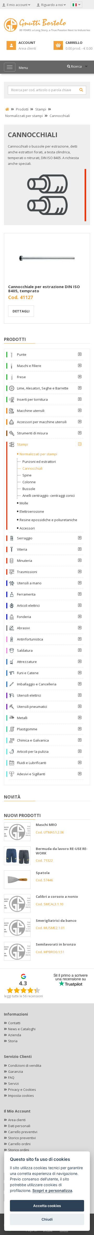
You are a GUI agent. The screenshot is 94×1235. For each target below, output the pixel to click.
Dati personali (19, 1125)
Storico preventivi (22, 1137)
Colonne (29, 482)
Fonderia (24, 616)
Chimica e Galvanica (33, 740)
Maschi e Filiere (29, 365)
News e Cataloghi (22, 1029)
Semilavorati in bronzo (56, 944)
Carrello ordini (19, 1143)
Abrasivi (23, 628)
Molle (24, 503)
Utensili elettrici (29, 695)
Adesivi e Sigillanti (31, 774)
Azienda (14, 1035)
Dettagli (21, 311)
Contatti (14, 1023)
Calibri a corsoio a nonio (57, 896)
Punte (21, 354)
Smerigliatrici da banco (56, 920)
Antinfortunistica (30, 639)
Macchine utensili (30, 410)
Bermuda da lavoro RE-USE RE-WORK (61, 850)
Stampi (22, 444)
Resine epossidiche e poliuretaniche (48, 519)
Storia (12, 1041)
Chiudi (47, 1219)
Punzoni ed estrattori (39, 461)
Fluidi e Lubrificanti (31, 762)
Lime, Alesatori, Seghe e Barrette (42, 388)
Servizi (13, 1083)
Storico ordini (18, 1149)
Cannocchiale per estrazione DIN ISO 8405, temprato (44, 289)
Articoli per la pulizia (33, 751)
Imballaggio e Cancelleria (36, 684)
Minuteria (24, 560)
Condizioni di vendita (24, 1065)
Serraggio (24, 538)
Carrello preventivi (22, 1131)
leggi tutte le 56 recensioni (23, 996)
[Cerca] (81, 89)
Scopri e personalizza (52, 1190)
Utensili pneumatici (32, 706)
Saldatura (25, 650)
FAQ (11, 1077)
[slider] (23, 990)
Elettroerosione (32, 511)
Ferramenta (26, 594)
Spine (27, 475)
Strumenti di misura (32, 433)
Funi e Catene (28, 673)
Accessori (27, 528)
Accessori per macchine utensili (42, 422)
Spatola (43, 872)
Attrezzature (27, 661)
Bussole (28, 488)
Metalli (22, 717)
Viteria (22, 549)
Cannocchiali (32, 468)
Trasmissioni (27, 571)
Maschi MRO (46, 824)
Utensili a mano (29, 583)
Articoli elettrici (28, 605)
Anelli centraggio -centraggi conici (48, 495)
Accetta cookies (47, 1206)
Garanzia (15, 1071)
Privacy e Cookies (22, 1089)
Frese (21, 377)
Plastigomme (27, 729)
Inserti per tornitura (32, 399)
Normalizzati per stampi (38, 454)
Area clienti (17, 1119)
